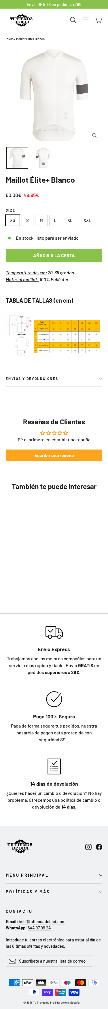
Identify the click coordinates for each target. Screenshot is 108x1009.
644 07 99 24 (39, 927)
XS (12, 220)
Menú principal (27, 875)
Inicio (10, 39)
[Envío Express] (54, 632)
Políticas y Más (28, 891)
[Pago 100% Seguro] (54, 699)
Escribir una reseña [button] (54, 455)
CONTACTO (19, 911)
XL (70, 220)
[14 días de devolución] (54, 766)
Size (11, 210)
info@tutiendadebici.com (42, 921)
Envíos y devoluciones (32, 379)
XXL (87, 220)
